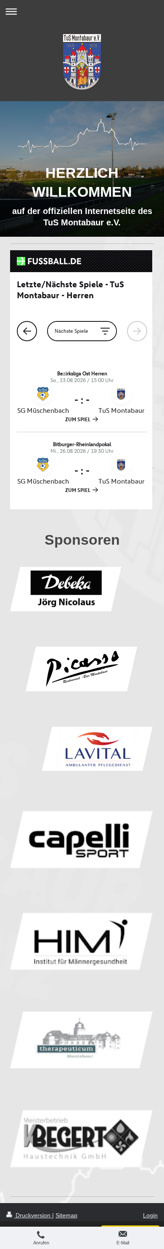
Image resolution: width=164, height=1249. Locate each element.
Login (150, 1215)
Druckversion (33, 1215)
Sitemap (66, 1215)
